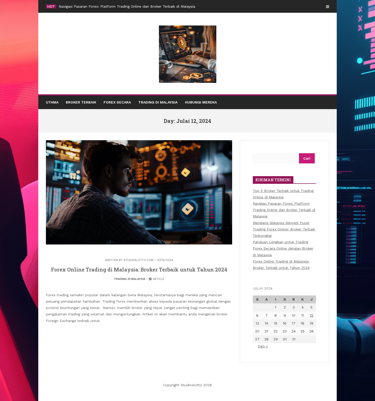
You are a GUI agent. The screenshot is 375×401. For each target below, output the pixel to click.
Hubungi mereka (201, 102)
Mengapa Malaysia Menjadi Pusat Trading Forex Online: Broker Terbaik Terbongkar (284, 229)
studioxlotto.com (138, 260)
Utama (52, 102)
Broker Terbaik (81, 102)
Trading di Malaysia (158, 102)
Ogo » (263, 346)
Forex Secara (117, 102)
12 (311, 315)
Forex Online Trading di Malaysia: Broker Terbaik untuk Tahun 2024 (139, 269)
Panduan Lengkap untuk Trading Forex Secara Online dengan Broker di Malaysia (283, 248)
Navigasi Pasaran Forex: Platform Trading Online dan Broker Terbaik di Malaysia (127, 6)
